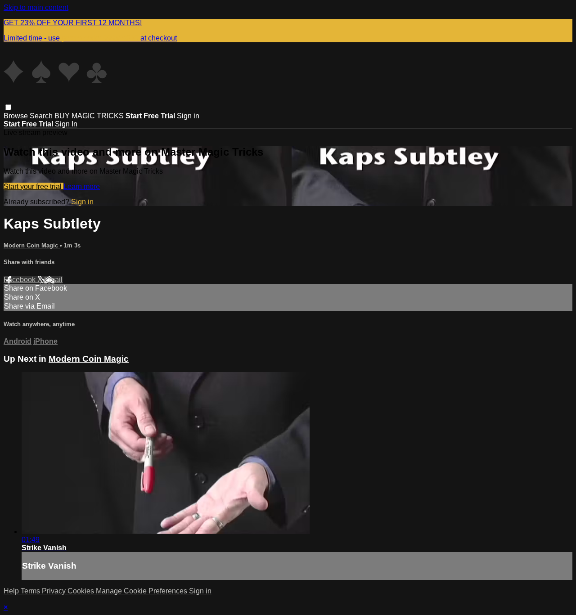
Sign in (188, 116)
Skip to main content (36, 7)
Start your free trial (33, 186)
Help (12, 591)
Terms (31, 591)
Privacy (55, 591)
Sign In (66, 124)
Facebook (20, 279)
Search (42, 116)
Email (53, 279)
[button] (8, 107)
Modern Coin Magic (32, 245)
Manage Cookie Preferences (142, 591)
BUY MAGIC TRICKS (89, 116)
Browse (17, 116)
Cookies (82, 591)
